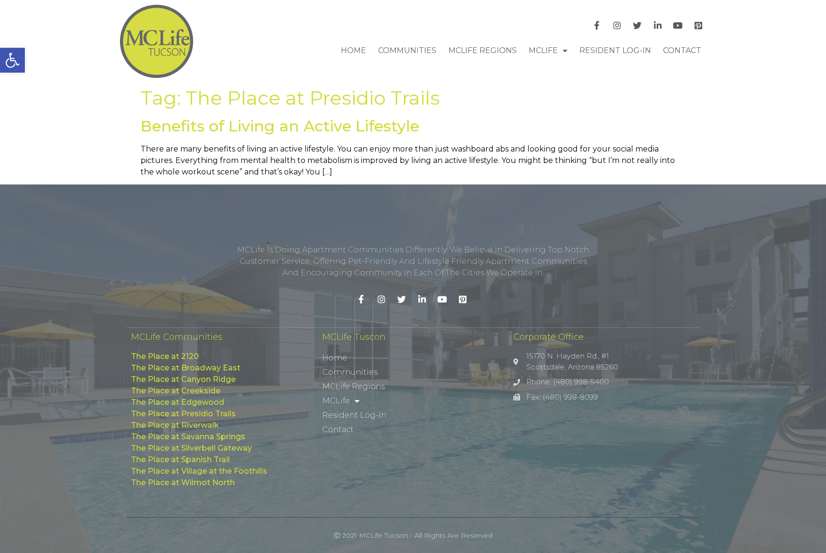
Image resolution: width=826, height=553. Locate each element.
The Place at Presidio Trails (183, 413)
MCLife (543, 50)
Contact (682, 50)
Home (353, 50)
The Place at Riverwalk (175, 425)
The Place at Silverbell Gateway (191, 448)
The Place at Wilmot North (183, 482)
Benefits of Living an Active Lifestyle (280, 126)
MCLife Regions (482, 50)
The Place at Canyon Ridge (183, 379)
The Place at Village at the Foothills (199, 471)
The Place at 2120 (165, 356)
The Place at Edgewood (177, 402)
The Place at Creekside (175, 390)
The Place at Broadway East (185, 367)
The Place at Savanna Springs (188, 436)
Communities (407, 50)
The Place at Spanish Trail (180, 459)
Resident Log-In (615, 50)
